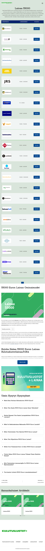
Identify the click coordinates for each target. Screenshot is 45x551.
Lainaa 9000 (28, 511)
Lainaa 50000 (40, 481)
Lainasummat (33, 541)
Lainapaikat (25, 541)
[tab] (20, 515)
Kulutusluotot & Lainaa (8, 541)
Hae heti (36, 28)
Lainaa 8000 (6, 511)
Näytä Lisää (22, 362)
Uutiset (41, 541)
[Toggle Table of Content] (12, 329)
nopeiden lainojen (14, 343)
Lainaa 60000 (4, 481)
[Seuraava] (42, 503)
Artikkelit (18, 541)
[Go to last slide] (3, 503)
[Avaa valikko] (42, 3)
